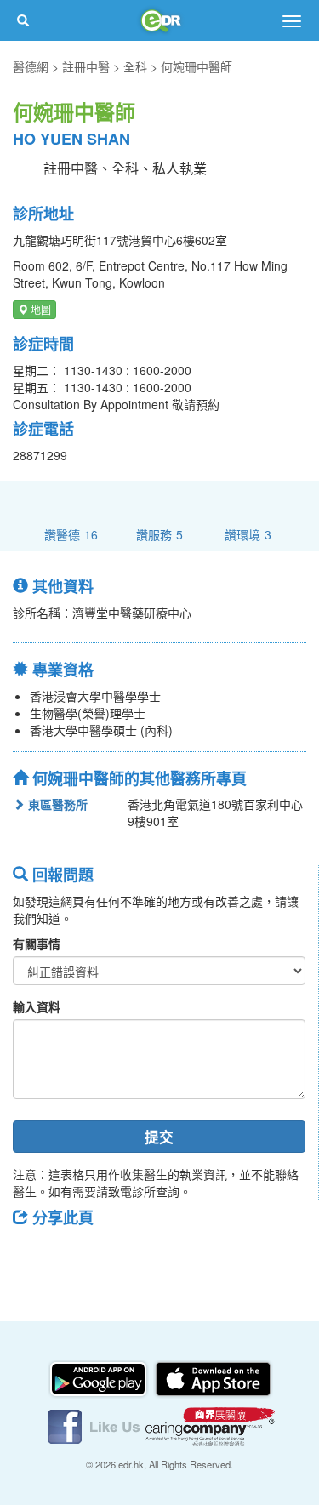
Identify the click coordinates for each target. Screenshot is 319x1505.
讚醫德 (71, 534)
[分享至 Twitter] (77, 1255)
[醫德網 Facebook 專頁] (95, 1425)
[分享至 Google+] (121, 1255)
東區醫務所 (56, 803)
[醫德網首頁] (160, 20)
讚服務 (159, 534)
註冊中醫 (86, 66)
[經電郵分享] (165, 1255)
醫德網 (30, 66)
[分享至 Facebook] (33, 1255)
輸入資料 (36, 1006)
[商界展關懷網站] (210, 1425)
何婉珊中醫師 (196, 66)
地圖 (39, 309)
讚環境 (248, 534)
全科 (135, 66)
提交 (159, 1136)
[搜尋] (23, 20)
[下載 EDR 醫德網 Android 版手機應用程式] (99, 1377)
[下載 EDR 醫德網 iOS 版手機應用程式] (212, 1377)
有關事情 (36, 943)
